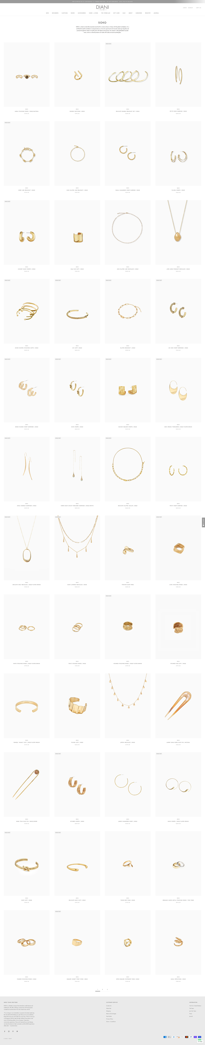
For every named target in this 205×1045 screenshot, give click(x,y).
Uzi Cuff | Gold (77, 348)
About (131, 13)
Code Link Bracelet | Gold (26, 190)
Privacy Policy (109, 1019)
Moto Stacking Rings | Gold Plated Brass (26, 663)
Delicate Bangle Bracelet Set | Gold (127, 111)
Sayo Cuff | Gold (26, 900)
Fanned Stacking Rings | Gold (26, 979)
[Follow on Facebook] (4, 1031)
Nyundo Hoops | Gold (77, 821)
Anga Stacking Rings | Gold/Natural (27, 111)
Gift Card (116, 13)
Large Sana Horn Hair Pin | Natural (178, 742)
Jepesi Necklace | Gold (128, 742)
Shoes (73, 13)
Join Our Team (192, 1011)
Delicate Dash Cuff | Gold (77, 900)
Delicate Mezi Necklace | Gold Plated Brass (27, 584)
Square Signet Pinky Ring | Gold (77, 979)
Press (190, 1013)
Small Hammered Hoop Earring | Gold (128, 190)
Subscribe (108, 1008)
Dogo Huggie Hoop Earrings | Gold (26, 427)
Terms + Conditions (111, 1021)
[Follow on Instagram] (9, 1031)
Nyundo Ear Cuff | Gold (178, 663)
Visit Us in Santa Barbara (195, 1006)
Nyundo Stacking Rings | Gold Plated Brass (128, 663)
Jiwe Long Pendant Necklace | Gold (178, 269)
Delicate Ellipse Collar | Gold (127, 505)
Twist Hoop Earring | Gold (178, 505)
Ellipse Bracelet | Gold (127, 348)
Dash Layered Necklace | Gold (77, 584)
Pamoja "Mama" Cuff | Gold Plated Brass (27, 742)
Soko (26, 109)
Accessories (82, 13)
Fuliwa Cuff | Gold (77, 742)
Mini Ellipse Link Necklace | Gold (127, 269)
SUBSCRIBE (139, 13)
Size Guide (109, 1016)
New (47, 13)
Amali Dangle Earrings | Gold (26, 505)
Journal (156, 13)
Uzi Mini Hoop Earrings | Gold (178, 348)
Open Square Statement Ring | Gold (127, 979)
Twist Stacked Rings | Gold (77, 663)
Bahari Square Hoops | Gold (128, 427)
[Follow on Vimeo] (17, 1031)
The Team (191, 1008)
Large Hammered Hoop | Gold (127, 821)
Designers (55, 13)
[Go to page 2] (107, 989)
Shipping (108, 1011)
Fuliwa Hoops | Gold (178, 190)
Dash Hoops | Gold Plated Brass (178, 821)
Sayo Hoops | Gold (77, 427)
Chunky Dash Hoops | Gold (26, 269)
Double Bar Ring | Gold (77, 111)
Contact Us (108, 1006)
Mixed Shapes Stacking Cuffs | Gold (26, 348)
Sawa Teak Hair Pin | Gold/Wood (26, 821)
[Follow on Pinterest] (13, 1031)
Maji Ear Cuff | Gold (77, 269)
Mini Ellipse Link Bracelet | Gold (77, 190)
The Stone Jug (105, 13)
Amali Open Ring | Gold (178, 979)
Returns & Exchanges (111, 1013)
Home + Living (93, 13)
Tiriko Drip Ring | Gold (128, 900)
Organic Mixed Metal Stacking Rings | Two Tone (178, 900)
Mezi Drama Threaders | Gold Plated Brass (178, 427)
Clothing (65, 13)
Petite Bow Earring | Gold (178, 111)
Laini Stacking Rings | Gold (178, 584)
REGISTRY (148, 13)
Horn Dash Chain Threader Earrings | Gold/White (77, 505)
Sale (124, 13)
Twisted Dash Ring (128, 584)
